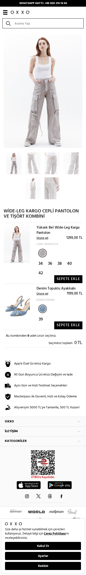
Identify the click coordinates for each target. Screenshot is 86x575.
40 (69, 263)
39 (41, 319)
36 (50, 263)
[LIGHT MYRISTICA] (42, 253)
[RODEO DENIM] (42, 309)
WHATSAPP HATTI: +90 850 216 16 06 (43, 3)
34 (40, 263)
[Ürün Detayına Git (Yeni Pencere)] (17, 244)
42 (40, 273)
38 (60, 263)
